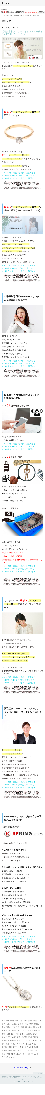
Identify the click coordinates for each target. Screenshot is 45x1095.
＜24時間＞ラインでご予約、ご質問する (19, 178)
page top (39, 1073)
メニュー (7, 3)
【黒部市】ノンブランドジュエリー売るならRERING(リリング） (22, 32)
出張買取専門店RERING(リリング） (18, 1077)
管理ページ (29, 1081)
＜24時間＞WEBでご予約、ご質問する (18, 175)
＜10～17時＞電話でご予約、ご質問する (18, 173)
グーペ (23, 1081)
